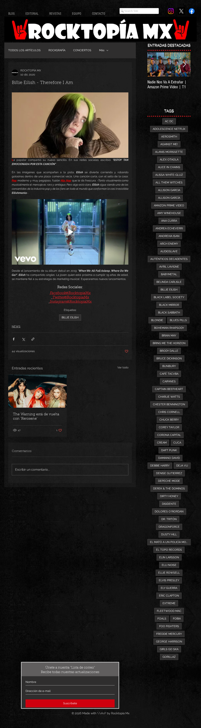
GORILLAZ (169, 656)
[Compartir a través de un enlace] (33, 339)
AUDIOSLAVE (169, 251)
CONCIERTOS (82, 50)
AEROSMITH (169, 136)
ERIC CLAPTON (169, 595)
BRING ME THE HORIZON (169, 343)
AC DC (169, 121)
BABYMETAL (169, 274)
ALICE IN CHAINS (169, 167)
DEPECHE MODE (169, 480)
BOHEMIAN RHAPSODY (169, 327)
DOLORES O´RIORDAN (169, 511)
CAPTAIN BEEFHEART (169, 389)
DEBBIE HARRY (160, 465)
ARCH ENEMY (169, 243)
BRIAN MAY (169, 335)
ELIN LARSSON (169, 557)
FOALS (161, 618)
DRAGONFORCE (169, 526)
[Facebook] (192, 11)
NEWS (16, 326)
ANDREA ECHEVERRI (169, 228)
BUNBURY (169, 366)
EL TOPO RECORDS (169, 549)
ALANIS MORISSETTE (169, 151)
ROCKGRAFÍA (56, 50)
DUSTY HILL (169, 534)
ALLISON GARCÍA (169, 197)
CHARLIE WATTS (169, 396)
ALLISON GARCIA (169, 190)
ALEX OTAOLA (169, 159)
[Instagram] (171, 11)
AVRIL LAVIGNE (169, 266)
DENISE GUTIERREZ (169, 473)
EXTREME (169, 603)
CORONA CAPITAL (169, 434)
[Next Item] (184, 64)
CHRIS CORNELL (169, 412)
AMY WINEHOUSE (169, 213)
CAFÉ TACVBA (169, 373)
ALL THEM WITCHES (169, 182)
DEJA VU (182, 465)
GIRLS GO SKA (169, 649)
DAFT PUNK (169, 450)
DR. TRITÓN (169, 519)
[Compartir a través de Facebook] (14, 339)
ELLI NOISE (169, 565)
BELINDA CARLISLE (169, 281)
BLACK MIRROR (169, 304)
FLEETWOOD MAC (169, 610)
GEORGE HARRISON (169, 641)
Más (101, 50)
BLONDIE (157, 320)
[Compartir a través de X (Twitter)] (23, 339)
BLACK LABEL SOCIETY (169, 297)
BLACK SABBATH (169, 312)
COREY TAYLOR (169, 427)
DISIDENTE (169, 503)
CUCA (177, 442)
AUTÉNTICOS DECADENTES (169, 259)
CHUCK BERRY (169, 419)
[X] (181, 11)
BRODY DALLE (169, 350)
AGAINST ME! (169, 144)
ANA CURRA (169, 220)
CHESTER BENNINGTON (169, 404)
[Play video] (70, 232)
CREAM (162, 442)
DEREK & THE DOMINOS (169, 488)
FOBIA (177, 618)
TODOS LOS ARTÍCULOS (24, 50)
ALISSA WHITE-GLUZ (169, 174)
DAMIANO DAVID (169, 457)
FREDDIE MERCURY (169, 633)
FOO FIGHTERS (169, 626)
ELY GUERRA (169, 588)
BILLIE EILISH (70, 317)
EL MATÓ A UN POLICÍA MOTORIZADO (170, 542)
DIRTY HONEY (169, 496)
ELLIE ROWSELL (169, 572)
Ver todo (122, 367)
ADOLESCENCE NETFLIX (169, 128)
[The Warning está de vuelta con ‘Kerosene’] (37, 391)
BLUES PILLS (178, 320)
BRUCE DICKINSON (169, 358)
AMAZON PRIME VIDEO (169, 205)
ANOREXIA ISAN (169, 236)
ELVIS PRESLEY (169, 580)
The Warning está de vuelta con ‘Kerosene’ (36, 417)
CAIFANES (169, 381)
